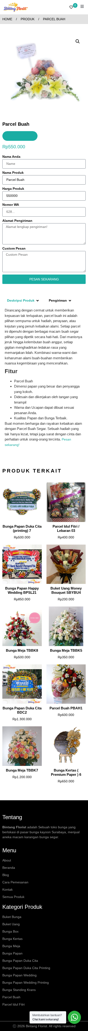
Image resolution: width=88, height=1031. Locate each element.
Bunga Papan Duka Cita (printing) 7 (22, 528)
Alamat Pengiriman (17, 220)
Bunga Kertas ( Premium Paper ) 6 (66, 772)
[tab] (23, 300)
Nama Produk (13, 172)
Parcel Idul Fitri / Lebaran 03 (66, 528)
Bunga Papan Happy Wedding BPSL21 (22, 590)
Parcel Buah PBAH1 (66, 708)
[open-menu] (82, 7)
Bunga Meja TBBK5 (66, 650)
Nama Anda (11, 156)
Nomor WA (10, 204)
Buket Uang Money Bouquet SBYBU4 (66, 590)
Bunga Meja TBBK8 (22, 650)
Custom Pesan (14, 248)
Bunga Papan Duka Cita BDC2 (22, 710)
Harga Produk (13, 188)
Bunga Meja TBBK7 (22, 770)
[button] (77, 41)
